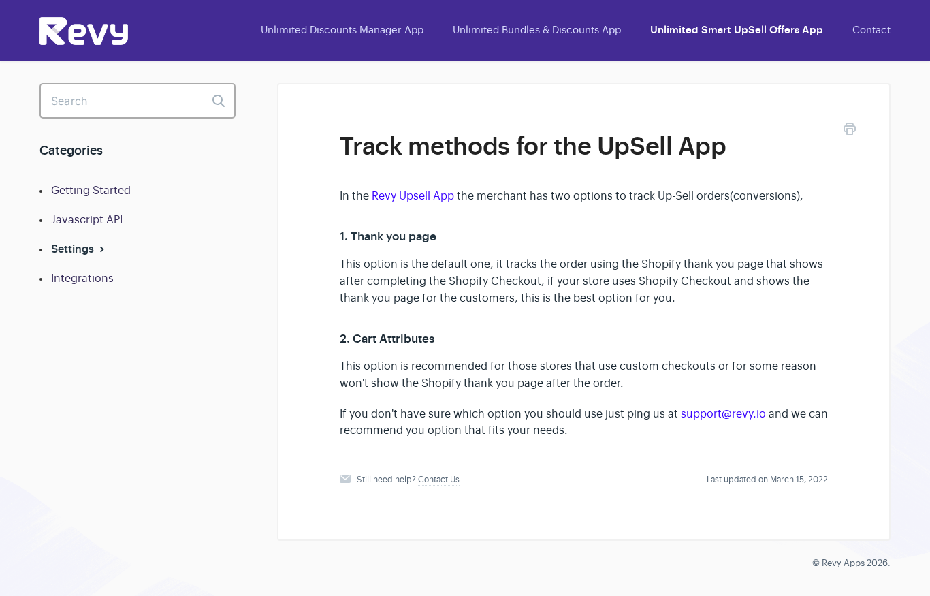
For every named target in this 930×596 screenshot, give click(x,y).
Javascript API (87, 220)
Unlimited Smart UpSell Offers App (736, 30)
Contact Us (439, 479)
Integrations (82, 278)
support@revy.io (723, 414)
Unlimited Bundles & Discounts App (537, 29)
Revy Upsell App (413, 196)
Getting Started (91, 191)
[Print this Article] (849, 131)
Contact (871, 29)
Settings (74, 249)
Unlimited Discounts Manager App (342, 29)
